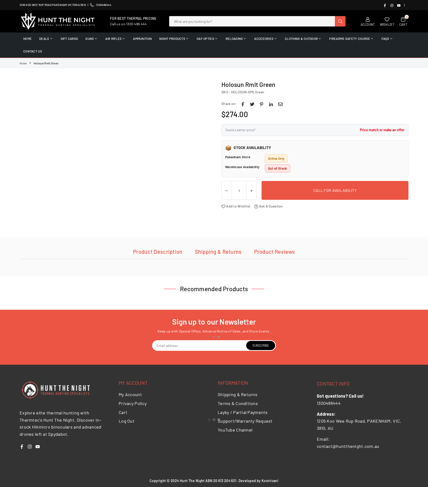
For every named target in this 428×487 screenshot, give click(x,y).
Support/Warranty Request (245, 421)
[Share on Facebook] (242, 103)
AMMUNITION (142, 39)
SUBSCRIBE (260, 345)
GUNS (89, 39)
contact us (32, 51)
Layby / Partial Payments (243, 412)
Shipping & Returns (218, 251)
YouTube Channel (235, 430)
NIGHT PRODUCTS (172, 39)
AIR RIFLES (113, 39)
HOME (27, 39)
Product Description (157, 251)
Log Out (126, 421)
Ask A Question (270, 206)
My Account (130, 394)
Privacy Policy (133, 403)
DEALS (44, 39)
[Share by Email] (280, 103)
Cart (123, 412)
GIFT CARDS (69, 39)
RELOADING (234, 39)
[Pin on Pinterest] (261, 103)
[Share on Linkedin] (271, 103)
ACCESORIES (263, 39)
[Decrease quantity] (227, 190)
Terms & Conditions (238, 403)
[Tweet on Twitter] (252, 103)
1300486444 (103, 4)
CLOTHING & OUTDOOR (301, 39)
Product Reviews (274, 251)
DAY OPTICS (205, 39)
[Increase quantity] (251, 190)
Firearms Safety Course (349, 39)
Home (23, 63)
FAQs (385, 39)
